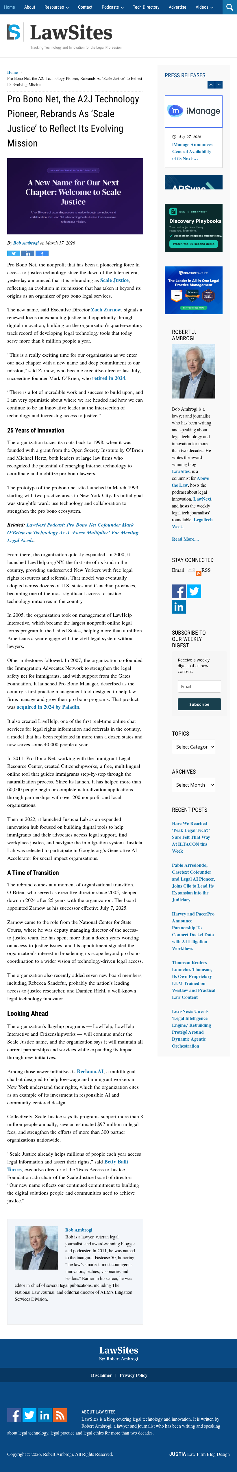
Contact (85, 7)
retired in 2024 (108, 378)
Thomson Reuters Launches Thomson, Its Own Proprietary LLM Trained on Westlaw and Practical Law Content (193, 979)
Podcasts (110, 7)
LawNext (202, 498)
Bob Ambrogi (26, 243)
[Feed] (60, 1415)
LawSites (181, 471)
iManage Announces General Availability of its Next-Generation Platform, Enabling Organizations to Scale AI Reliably (193, 151)
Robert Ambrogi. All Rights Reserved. (78, 1454)
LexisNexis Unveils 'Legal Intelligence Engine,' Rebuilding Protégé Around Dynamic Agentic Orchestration (191, 1028)
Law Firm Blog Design (199, 1454)
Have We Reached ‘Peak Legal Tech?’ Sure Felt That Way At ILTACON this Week (191, 837)
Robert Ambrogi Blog (64, 35)
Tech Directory (146, 7)
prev (211, 85)
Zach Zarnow (106, 309)
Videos (202, 7)
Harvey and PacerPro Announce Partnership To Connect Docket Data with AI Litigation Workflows (193, 931)
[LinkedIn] (179, 607)
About (29, 7)
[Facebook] (179, 591)
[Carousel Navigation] (194, 85)
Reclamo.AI (90, 1071)
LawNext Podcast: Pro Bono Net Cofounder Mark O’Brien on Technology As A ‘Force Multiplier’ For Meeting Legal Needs (72, 532)
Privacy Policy (133, 1375)
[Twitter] (194, 591)
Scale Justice (114, 280)
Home (9, 7)
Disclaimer (101, 1375)
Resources (54, 7)
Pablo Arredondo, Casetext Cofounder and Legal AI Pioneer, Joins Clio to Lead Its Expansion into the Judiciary (193, 882)
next (219, 85)
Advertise (177, 7)
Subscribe (199, 704)
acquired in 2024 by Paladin (48, 706)
